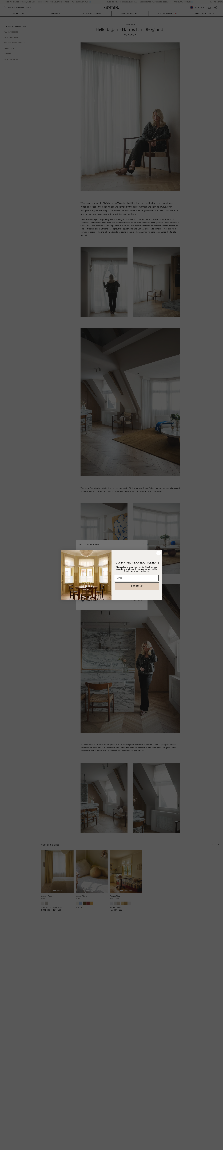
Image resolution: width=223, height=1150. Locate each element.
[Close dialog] (158, 553)
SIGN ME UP (137, 586)
